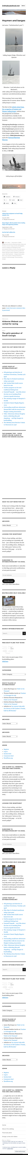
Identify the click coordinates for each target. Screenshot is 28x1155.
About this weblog (8, 1129)
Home (4, 1125)
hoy (6, 255)
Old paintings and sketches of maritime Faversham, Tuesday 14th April (15, 374)
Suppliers (16, 252)
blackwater (21, 254)
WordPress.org (8, 758)
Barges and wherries (7, 244)
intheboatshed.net (11, 6)
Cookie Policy (10, 1148)
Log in (6, 751)
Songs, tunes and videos (9, 1136)
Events (14, 249)
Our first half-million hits (8, 232)
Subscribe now (8, 581)
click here (5, 661)
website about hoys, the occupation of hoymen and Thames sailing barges (13, 109)
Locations (8, 250)
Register (6, 749)
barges (16, 254)
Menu (23, 5)
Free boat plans (7, 1132)
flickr (3, 255)
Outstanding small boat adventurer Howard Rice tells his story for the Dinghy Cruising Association (14, 409)
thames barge (10, 257)
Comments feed (8, 756)
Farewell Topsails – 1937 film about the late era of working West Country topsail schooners (15, 394)
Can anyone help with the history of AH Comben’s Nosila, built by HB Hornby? (14, 708)
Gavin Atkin (7, 242)
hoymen (9, 255)
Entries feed (7, 753)
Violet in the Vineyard (10, 700)
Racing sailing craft (16, 250)
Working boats (9, 254)
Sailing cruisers (9, 252)
